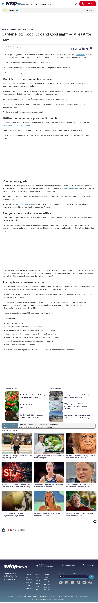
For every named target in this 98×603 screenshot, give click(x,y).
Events (37, 586)
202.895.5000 (90, 565)
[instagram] (66, 582)
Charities (37, 583)
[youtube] (84, 582)
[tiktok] (78, 582)
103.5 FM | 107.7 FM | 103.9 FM (47, 587)
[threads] (90, 582)
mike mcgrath (50, 427)
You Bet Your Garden (70, 188)
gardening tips (40, 427)
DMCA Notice (53, 596)
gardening (31, 427)
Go (92, 577)
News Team (29, 582)
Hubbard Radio (44, 596)
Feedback (10, 596)
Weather (45, 4)
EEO (60, 596)
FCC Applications (84, 596)
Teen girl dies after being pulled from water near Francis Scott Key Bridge (77, 417)
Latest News (43, 424)
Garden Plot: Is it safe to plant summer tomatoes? (33, 406)
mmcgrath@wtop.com (20, 47)
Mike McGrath (9, 47)
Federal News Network (46, 580)
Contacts (37, 577)
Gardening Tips (32, 424)
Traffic (36, 4)
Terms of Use (27, 596)
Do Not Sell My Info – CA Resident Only (42, 599)
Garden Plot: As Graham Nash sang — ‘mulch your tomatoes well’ (33, 396)
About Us (28, 574)
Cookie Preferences (59, 599)
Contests (37, 574)
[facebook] (61, 582)
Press (36, 589)
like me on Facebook (21, 204)
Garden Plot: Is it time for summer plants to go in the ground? (32, 416)
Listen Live (11, 10)
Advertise (28, 588)
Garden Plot (80, 55)
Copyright (35, 596)
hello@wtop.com (70, 565)
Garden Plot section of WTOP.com (16, 125)
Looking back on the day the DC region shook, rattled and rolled (77, 396)
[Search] (76, 4)
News (28, 4)
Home (4, 29)
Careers (28, 585)
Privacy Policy (18, 596)
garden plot (22, 427)
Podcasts (46, 574)
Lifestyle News (53, 424)
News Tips (38, 580)
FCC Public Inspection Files (71, 596)
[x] (72, 582)
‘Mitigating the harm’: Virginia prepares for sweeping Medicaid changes (75, 406)
